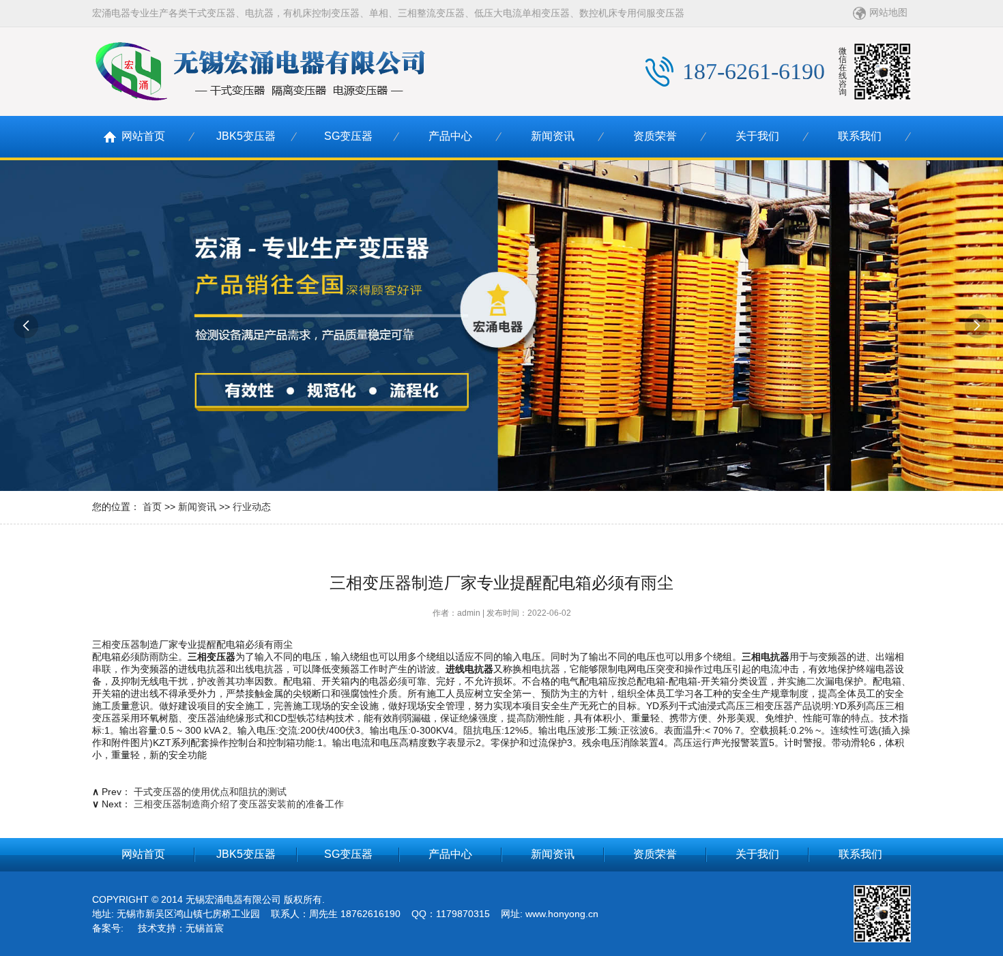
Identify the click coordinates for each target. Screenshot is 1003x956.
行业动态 (252, 506)
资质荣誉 (655, 136)
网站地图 (888, 12)
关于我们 (757, 136)
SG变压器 (348, 136)
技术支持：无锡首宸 (181, 928)
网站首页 (143, 136)
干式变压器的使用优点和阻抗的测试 (210, 791)
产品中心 (450, 136)
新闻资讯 (553, 136)
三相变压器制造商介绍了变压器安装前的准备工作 (239, 803)
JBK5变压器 (246, 136)
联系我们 (860, 136)
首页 (152, 506)
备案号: (107, 928)
